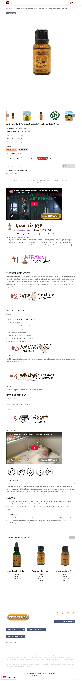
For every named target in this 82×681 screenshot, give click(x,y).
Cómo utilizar (61, 181)
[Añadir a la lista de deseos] (50, 158)
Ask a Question (70, 166)
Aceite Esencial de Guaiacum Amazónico (47, 571)
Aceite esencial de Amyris (65, 571)
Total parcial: (11, 153)
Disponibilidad (11, 128)
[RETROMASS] (18, 617)
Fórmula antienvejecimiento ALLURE (21, 571)
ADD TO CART (45, 678)
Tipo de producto (12, 131)
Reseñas (41, 183)
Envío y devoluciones (38, 181)
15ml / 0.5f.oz (11, 149)
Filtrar (12, 13)
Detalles (18, 181)
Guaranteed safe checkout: (16, 170)
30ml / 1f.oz (23, 149)
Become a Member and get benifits (17, 142)
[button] (9, 677)
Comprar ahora (42, 158)
